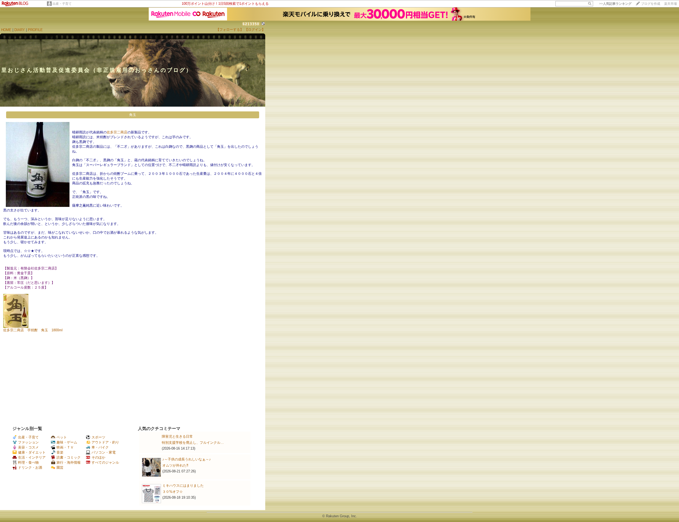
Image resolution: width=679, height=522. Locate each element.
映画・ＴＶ (65, 447)
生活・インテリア (32, 457)
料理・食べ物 (28, 462)
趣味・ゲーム (66, 442)
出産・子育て (62, 4)
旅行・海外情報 (68, 462)
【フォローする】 (229, 30)
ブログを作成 (650, 4)
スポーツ (98, 437)
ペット (61, 437)
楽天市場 (670, 4)
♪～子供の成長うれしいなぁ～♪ (186, 459)
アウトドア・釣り (105, 442)
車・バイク (100, 447)
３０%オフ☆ (172, 492)
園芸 (59, 467)
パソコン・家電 (104, 452)
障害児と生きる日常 (177, 436)
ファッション (28, 442)
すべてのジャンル (105, 462)
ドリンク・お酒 (30, 467)
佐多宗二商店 (117, 132)
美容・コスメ (28, 447)
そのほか (98, 457)
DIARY (19, 30)
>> (615, 4)
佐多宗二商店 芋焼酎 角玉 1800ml (33, 330)
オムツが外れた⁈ (175, 465)
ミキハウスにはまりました (183, 486)
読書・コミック (68, 457)
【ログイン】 (255, 30)
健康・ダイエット (32, 452)
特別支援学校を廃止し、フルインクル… (193, 443)
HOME (6, 30)
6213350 (251, 24)
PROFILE (35, 30)
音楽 (59, 452)
